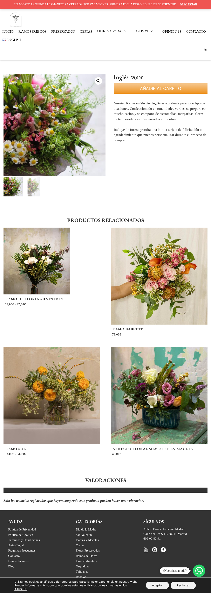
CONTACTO (196, 31)
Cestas (80, 545)
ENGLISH (13, 39)
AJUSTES (20, 589)
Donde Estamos (18, 561)
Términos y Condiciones (24, 540)
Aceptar (157, 585)
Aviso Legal (16, 545)
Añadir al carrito (160, 88)
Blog (11, 566)
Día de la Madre (86, 529)
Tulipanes (82, 571)
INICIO (8, 31)
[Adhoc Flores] (15, 20)
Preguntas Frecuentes (21, 550)
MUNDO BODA (109, 31)
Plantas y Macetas (87, 540)
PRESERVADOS (63, 31)
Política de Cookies (20, 534)
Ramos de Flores (86, 556)
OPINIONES (171, 31)
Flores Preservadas (88, 550)
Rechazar (183, 585)
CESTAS (86, 31)
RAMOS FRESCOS (32, 31)
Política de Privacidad (22, 529)
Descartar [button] (188, 4)
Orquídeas (82, 566)
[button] (98, 81)
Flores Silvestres (86, 561)
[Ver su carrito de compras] (205, 50)
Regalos (81, 577)
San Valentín (84, 534)
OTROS (142, 31)
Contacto (14, 556)
